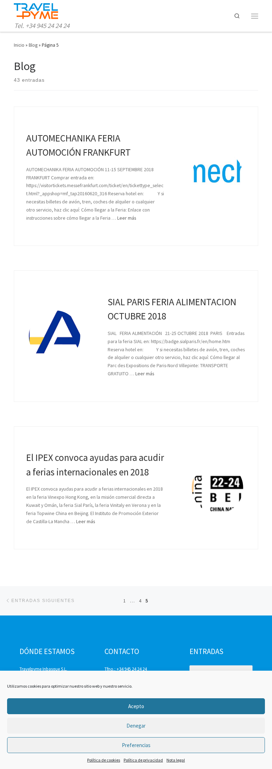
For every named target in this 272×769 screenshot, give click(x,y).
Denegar (136, 725)
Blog (33, 45)
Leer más (126, 218)
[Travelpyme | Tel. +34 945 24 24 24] (36, 10)
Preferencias (136, 745)
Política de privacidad (143, 760)
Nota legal (175, 760)
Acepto (136, 706)
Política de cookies (103, 760)
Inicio (19, 45)
